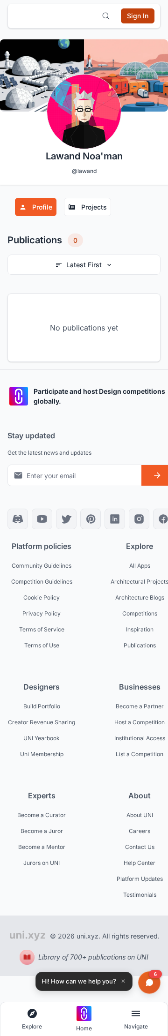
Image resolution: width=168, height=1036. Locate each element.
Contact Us (139, 846)
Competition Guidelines (41, 581)
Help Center (139, 862)
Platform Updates (140, 878)
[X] (66, 519)
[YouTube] (42, 519)
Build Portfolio (41, 706)
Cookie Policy (41, 597)
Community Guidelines (41, 565)
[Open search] (106, 16)
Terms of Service (41, 629)
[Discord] (17, 519)
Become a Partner (140, 706)
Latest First (84, 265)
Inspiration (140, 629)
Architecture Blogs (139, 597)
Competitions (139, 613)
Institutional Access (139, 738)
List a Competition (139, 754)
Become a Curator (41, 814)
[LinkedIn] (115, 519)
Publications (140, 645)
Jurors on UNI (41, 862)
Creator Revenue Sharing (41, 722)
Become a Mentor (41, 846)
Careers (139, 830)
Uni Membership (41, 754)
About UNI (139, 814)
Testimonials (139, 894)
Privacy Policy (41, 613)
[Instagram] (139, 519)
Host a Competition (139, 722)
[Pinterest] (90, 519)
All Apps (139, 565)
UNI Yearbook (41, 738)
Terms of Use (41, 645)
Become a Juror (42, 830)
